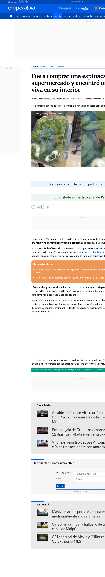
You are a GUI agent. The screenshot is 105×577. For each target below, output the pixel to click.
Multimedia (87, 16)
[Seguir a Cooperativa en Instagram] (26, 2)
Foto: (35, 114)
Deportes (37, 16)
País (17, 16)
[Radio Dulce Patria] (64, 8)
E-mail (58, 478)
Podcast (76, 16)
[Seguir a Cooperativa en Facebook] (19, 2)
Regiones (48, 16)
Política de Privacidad (82, 491)
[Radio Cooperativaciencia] (82, 8)
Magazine (26, 16)
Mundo (58, 16)
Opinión (67, 16)
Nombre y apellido (63, 473)
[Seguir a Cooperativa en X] (22, 2)
